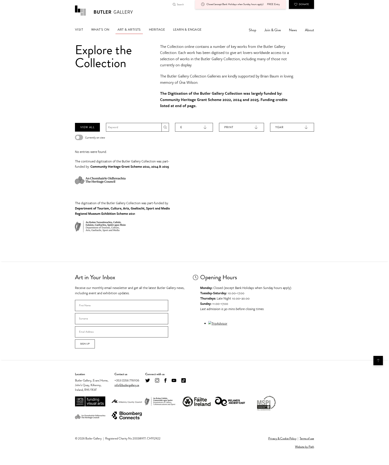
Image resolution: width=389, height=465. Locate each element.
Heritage (157, 29)
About (309, 30)
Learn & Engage (187, 29)
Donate (304, 4)
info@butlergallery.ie (126, 385)
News (293, 30)
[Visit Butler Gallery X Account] (147, 381)
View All (87, 127)
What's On (100, 29)
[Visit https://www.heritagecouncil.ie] (90, 415)
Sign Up (85, 344)
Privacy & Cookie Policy (282, 438)
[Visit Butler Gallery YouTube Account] (174, 380)
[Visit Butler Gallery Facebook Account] (165, 380)
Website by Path (304, 447)
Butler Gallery (108, 10)
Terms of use (307, 438)
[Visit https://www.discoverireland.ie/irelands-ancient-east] (230, 402)
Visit (79, 29)
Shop (252, 30)
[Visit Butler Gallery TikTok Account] (183, 380)
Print (229, 127)
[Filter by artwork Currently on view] (79, 137)
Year (279, 127)
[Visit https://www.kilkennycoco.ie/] (126, 401)
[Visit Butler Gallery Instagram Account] (157, 380)
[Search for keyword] (165, 127)
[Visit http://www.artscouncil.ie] (90, 401)
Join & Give (272, 30)
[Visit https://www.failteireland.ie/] (196, 401)
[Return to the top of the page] (378, 360)
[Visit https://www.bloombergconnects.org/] (126, 415)
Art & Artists (129, 29)
